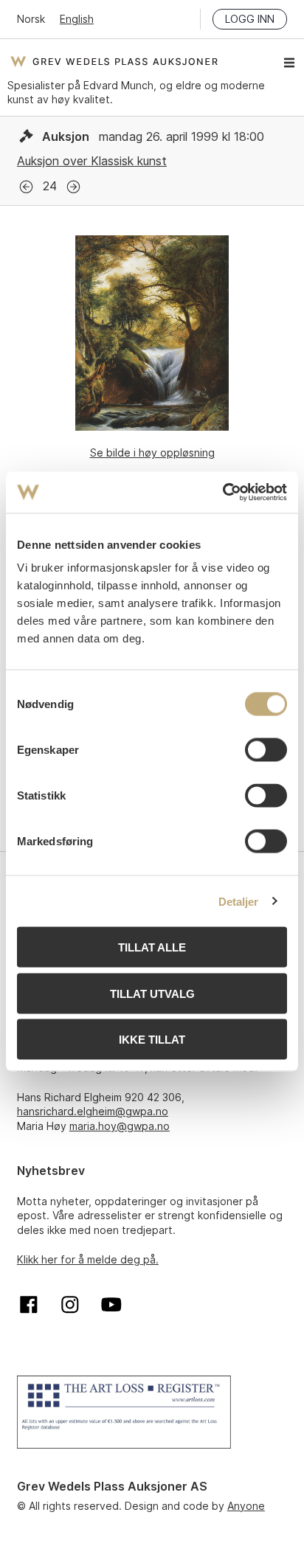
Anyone (246, 1505)
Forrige (26, 187)
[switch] (266, 750)
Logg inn (249, 19)
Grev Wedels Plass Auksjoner (114, 61)
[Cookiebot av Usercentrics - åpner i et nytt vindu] (222, 492)
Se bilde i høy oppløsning (152, 452)
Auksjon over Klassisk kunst (92, 160)
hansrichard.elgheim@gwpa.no (92, 1111)
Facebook (29, 1305)
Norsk (31, 19)
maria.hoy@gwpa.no (119, 1126)
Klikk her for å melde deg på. (88, 1259)
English (77, 19)
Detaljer (238, 901)
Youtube (111, 1305)
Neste (73, 187)
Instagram (70, 1305)
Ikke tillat (152, 1039)
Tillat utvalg (152, 993)
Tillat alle (152, 947)
